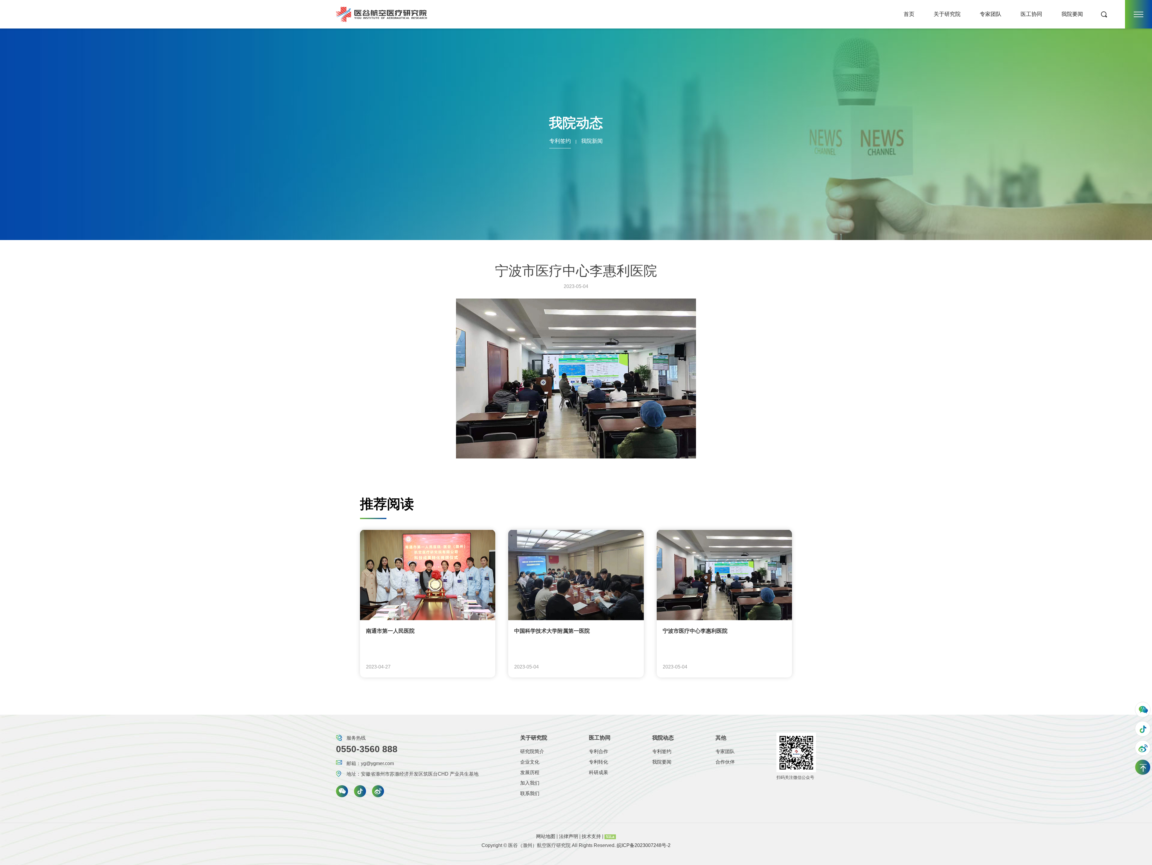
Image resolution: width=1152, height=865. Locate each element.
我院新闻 (592, 141)
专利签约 (560, 141)
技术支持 (592, 836)
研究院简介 (532, 751)
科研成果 (598, 772)
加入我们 (529, 782)
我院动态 (663, 738)
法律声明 (569, 836)
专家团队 (990, 14)
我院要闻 (1072, 14)
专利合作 (598, 751)
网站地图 (546, 836)
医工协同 (1031, 14)
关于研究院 (947, 14)
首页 (909, 14)
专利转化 (598, 761)
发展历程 (529, 772)
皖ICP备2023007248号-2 (643, 845)
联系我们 (529, 793)
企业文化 (529, 761)
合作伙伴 (725, 761)
